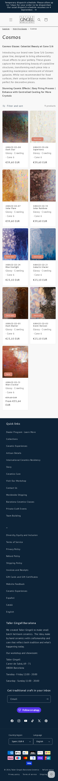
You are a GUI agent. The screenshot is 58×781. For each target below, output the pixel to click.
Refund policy (48, 770)
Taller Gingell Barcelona (21, 770)
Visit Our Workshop (16, 480)
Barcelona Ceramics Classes (20, 501)
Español (10, 598)
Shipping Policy (14, 563)
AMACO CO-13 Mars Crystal (13, 383)
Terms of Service (14, 542)
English (10, 611)
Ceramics (35, 770)
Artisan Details (13, 453)
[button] (10, 19)
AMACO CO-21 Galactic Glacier (41, 266)
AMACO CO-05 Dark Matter (13, 325)
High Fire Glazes (20, 29)
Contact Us (11, 488)
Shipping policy (46, 774)
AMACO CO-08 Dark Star (13, 148)
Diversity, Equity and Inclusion (22, 535)
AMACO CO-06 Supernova (40, 148)
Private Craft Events (16, 508)
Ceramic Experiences (16, 446)
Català (9, 604)
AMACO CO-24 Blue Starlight (13, 266)
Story (9, 467)
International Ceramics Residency (23, 460)
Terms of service (30, 774)
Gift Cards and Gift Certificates (22, 577)
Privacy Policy (13, 549)
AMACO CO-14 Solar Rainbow (40, 207)
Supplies (6, 29)
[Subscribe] (47, 699)
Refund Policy (13, 556)
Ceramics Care (13, 473)
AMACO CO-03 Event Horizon (40, 325)
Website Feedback (15, 584)
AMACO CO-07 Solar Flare (13, 207)
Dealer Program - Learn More (21, 432)
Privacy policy (14, 774)
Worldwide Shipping (16, 494)
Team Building (13, 515)
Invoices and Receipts (17, 570)
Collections (12, 439)
